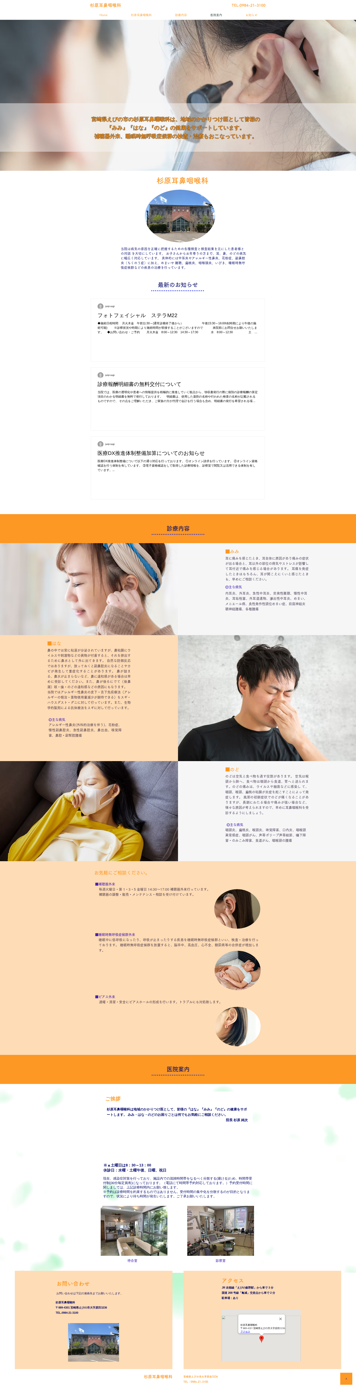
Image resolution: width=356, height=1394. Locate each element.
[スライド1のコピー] (181, 162)
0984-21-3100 (253, 5)
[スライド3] (174, 162)
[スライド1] (178, 162)
